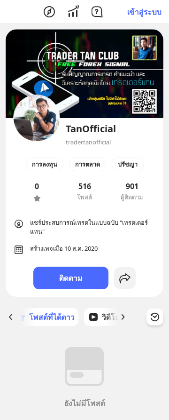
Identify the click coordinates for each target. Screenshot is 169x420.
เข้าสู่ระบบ (144, 12)
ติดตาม (71, 278)
